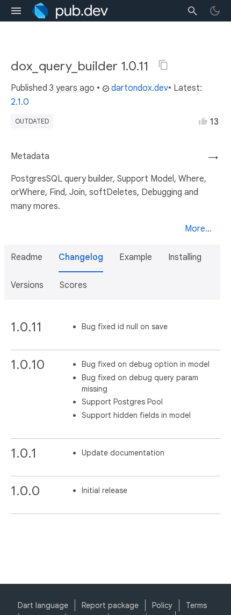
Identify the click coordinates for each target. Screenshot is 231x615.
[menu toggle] (16, 10)
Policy (162, 605)
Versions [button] (27, 285)
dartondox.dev (139, 88)
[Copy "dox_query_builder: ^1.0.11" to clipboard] (163, 65)
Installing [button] (184, 257)
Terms (196, 605)
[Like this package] (203, 120)
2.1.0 (20, 102)
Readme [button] (26, 257)
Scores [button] (73, 285)
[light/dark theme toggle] (214, 10)
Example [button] (135, 257)
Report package (110, 605)
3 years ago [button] (72, 88)
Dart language (43, 605)
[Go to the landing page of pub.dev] (70, 11)
